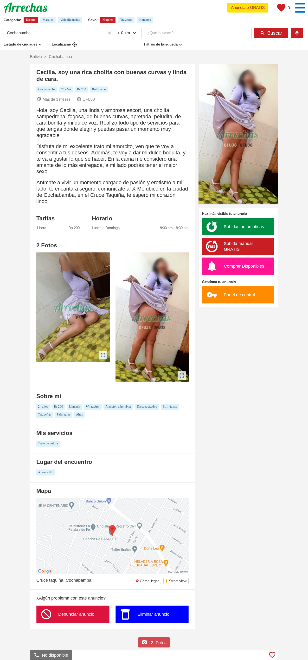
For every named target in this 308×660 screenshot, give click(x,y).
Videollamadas (70, 19)
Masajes (48, 19)
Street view (175, 580)
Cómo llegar (147, 581)
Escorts (30, 19)
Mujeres (108, 19)
